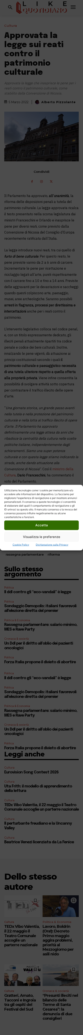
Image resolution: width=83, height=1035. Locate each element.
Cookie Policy (21, 544)
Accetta (41, 525)
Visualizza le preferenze (41, 537)
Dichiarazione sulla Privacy (52, 544)
